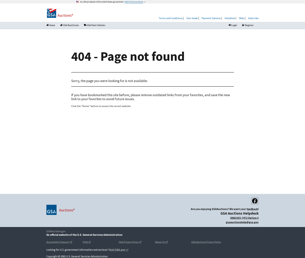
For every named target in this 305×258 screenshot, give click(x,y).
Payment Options (211, 18)
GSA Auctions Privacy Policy (206, 242)
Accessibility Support (62, 242)
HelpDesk (230, 18)
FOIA (92, 242)
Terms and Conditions (171, 18)
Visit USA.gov (119, 250)
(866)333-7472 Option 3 (244, 218)
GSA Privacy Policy (134, 242)
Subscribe (253, 18)
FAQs (241, 18)
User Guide (192, 18)
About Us (166, 242)
